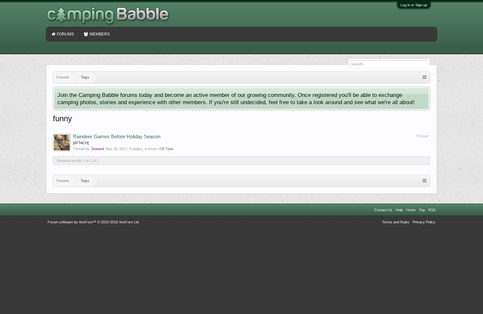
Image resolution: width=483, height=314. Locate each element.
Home (411, 210)
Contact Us (383, 210)
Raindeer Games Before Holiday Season (116, 136)
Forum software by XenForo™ (94, 222)
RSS (431, 210)
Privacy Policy (424, 222)
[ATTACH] (81, 143)
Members (100, 34)
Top (422, 210)
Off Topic (166, 149)
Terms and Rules (395, 222)
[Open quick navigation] (424, 77)
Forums (65, 34)
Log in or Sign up (414, 5)
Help (399, 210)
